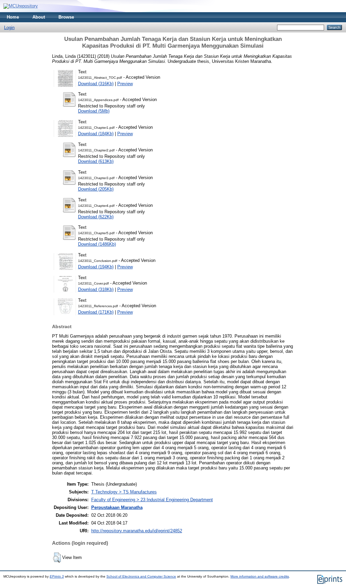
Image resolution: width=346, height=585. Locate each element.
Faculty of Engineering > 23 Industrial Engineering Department (152, 499)
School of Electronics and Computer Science (141, 576)
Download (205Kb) (96, 189)
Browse (66, 17)
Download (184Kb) (96, 133)
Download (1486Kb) (97, 244)
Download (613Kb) (96, 161)
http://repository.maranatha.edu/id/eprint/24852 (136, 530)
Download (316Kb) (96, 83)
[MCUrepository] (20, 5)
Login (9, 27)
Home (13, 17)
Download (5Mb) (93, 111)
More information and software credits (259, 576)
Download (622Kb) (96, 216)
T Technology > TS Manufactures (124, 491)
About (38, 17)
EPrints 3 (57, 576)
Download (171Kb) (96, 312)
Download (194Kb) (96, 266)
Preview (125, 83)
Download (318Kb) (96, 289)
